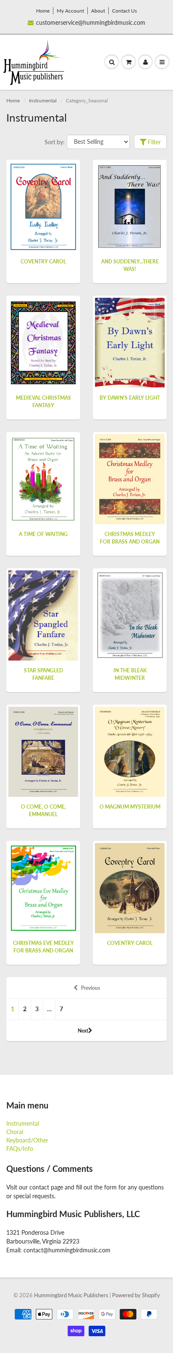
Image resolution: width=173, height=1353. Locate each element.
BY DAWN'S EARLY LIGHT (130, 398)
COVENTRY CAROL (43, 261)
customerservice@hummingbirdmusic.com (90, 22)
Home (43, 11)
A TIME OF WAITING (43, 534)
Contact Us (124, 11)
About (98, 11)
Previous (90, 988)
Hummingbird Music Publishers (71, 1295)
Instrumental (43, 100)
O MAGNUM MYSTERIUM (130, 807)
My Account (70, 11)
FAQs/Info (19, 1148)
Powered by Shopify (136, 1295)
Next (83, 1031)
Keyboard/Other (27, 1140)
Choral (14, 1131)
